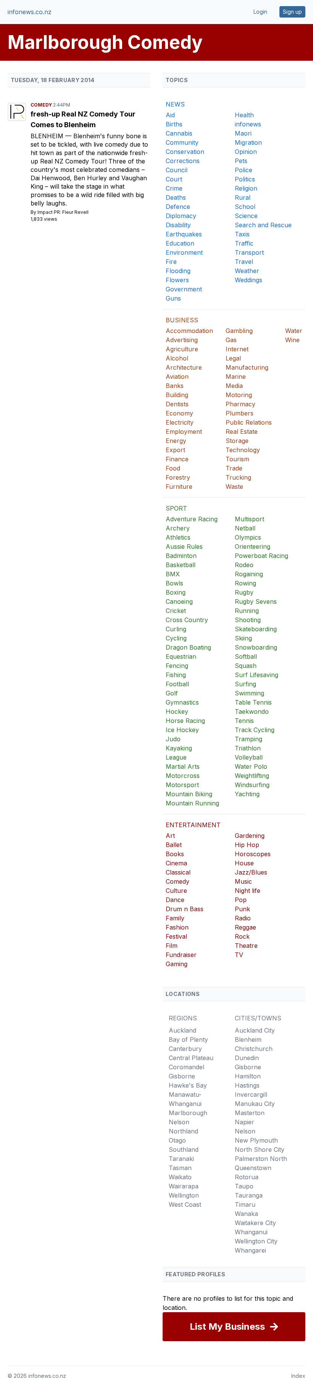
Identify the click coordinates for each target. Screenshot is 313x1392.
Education (180, 243)
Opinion (246, 151)
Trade (234, 468)
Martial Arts (183, 766)
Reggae (245, 927)
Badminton (181, 555)
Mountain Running (192, 803)
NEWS (175, 104)
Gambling (239, 331)
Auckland (182, 1030)
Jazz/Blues (251, 872)
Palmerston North (261, 1158)
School (245, 206)
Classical (178, 872)
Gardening (250, 835)
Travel (244, 261)
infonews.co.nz (30, 12)
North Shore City (259, 1149)
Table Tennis (253, 702)
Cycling (176, 638)
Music (243, 881)
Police (243, 170)
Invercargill (251, 1094)
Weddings (248, 280)
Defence (178, 206)
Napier (244, 1122)
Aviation (177, 376)
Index (298, 1376)
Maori (243, 133)
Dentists (177, 404)
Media (234, 386)
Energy (176, 441)
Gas (231, 340)
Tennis (244, 720)
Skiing (243, 638)
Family (175, 918)
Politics (245, 179)
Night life (247, 890)
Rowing (245, 583)
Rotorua (246, 1177)
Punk (242, 909)
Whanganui (251, 1232)
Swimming (249, 693)
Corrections (183, 161)
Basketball (180, 565)
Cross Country (187, 620)
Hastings (247, 1085)
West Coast (185, 1204)
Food (173, 468)
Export (175, 450)
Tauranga (249, 1195)
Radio (243, 918)
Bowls (174, 583)
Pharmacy (240, 404)
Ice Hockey (182, 730)
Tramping (248, 739)
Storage (237, 441)
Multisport (249, 519)
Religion (246, 188)
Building (177, 395)
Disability (178, 225)
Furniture (179, 486)
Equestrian (181, 656)
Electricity (180, 422)
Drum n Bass (184, 909)
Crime (174, 188)
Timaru (245, 1204)
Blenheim (48, 136)
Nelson (179, 1122)
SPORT (176, 508)
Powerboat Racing (261, 555)
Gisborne (182, 1076)
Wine (292, 340)
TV (239, 955)
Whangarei (250, 1250)
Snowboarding (256, 647)
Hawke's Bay (188, 1085)
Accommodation (189, 331)
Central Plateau (191, 1058)
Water (293, 331)
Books (175, 854)
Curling (176, 629)
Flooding (178, 271)
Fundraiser (181, 955)
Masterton (250, 1113)
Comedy (42, 105)
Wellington (184, 1195)
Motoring (239, 395)
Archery (178, 528)
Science (246, 216)
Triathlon (248, 748)
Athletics (178, 537)
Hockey (177, 711)
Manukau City (255, 1103)
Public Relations (249, 422)
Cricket (176, 610)
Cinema (176, 863)
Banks (175, 386)
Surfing (245, 684)
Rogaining (249, 574)
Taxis (242, 234)
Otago (177, 1140)
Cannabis (179, 133)
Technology (243, 450)
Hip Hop (247, 845)
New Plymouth (256, 1140)
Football (177, 684)
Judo (173, 739)
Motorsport (182, 785)
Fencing (177, 665)
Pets (241, 161)
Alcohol (177, 358)
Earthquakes (184, 234)
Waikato (180, 1177)
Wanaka (246, 1213)
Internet (237, 349)
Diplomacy (181, 216)
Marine (236, 376)
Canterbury (185, 1048)
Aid (170, 115)
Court (174, 179)
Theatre (246, 945)
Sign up (292, 11)
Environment (184, 252)
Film (171, 945)
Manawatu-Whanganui (185, 1099)
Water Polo (251, 766)
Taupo (244, 1186)
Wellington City (256, 1241)
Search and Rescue (263, 225)
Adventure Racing (192, 519)
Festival (176, 936)
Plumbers (239, 413)
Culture (176, 890)
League (176, 757)
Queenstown (253, 1168)
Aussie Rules (184, 546)
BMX (173, 574)
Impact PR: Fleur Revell (63, 212)
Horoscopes (253, 854)
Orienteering (252, 546)
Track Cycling (254, 730)
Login (260, 11)
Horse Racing (185, 720)
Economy (179, 413)
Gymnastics (182, 702)
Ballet (174, 845)
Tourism (237, 459)
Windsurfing (252, 785)
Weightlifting (252, 775)
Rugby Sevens (256, 601)
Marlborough (188, 1113)
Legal (233, 358)
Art (170, 835)
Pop (241, 900)
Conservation (185, 151)
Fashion (177, 927)
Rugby (244, 592)
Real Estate (242, 431)
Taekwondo (252, 711)
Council (176, 170)
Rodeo (244, 565)
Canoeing (179, 601)
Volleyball (249, 757)
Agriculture (182, 349)
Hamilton (248, 1076)
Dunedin (247, 1058)
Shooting (248, 620)
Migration (248, 142)
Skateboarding (256, 629)
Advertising (182, 340)
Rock (242, 936)
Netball (245, 528)
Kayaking (179, 748)
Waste (234, 486)
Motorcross (183, 775)
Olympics (248, 537)
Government (184, 289)
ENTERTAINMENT (193, 825)
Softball (246, 656)
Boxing (176, 592)
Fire (171, 261)
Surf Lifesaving (256, 675)
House (244, 863)
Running (247, 610)
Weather (247, 271)
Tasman (180, 1168)
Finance (177, 459)
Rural (242, 197)
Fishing (176, 675)
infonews (248, 124)
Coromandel (186, 1067)
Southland (183, 1149)
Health (244, 115)
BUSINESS (182, 320)
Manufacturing (247, 367)
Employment (184, 431)
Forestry (178, 477)
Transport (249, 252)
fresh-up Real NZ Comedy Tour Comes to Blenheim (83, 119)
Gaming (176, 964)
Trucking (238, 477)
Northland (183, 1131)
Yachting (247, 794)
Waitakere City (255, 1223)
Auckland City (255, 1030)
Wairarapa (183, 1186)
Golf (172, 693)
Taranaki (181, 1158)
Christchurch (254, 1048)
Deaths (176, 197)
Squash (246, 665)
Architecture (184, 367)
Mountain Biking (189, 794)
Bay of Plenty (188, 1039)
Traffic (244, 243)
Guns (173, 298)
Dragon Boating (188, 647)
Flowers (177, 280)
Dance (175, 900)
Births (174, 124)
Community (182, 142)
